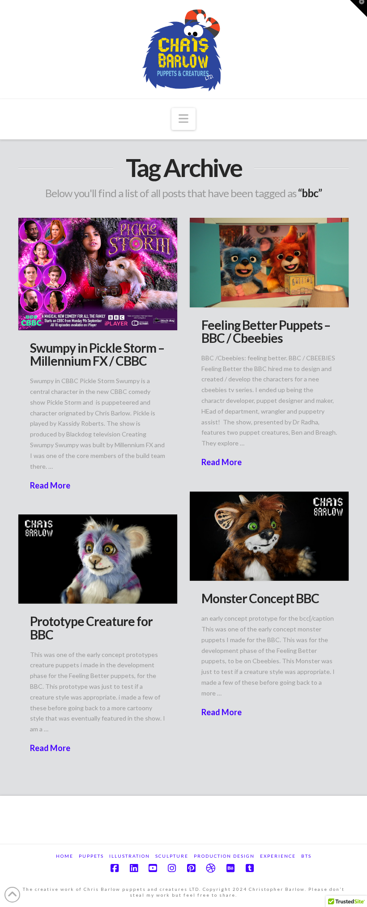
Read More (50, 485)
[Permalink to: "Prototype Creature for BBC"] (97, 559)
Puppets (91, 856)
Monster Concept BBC (260, 598)
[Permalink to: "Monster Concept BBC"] (269, 536)
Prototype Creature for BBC (91, 627)
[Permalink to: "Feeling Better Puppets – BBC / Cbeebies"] (269, 262)
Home (64, 856)
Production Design (224, 856)
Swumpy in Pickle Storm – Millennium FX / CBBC (97, 354)
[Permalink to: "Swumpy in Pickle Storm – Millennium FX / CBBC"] (97, 274)
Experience (278, 856)
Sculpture (171, 856)
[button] (183, 119)
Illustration (129, 856)
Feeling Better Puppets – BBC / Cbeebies (265, 331)
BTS (306, 856)
